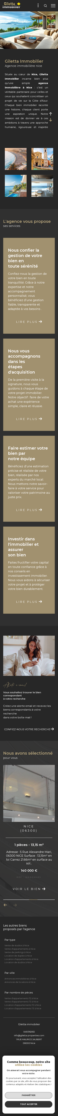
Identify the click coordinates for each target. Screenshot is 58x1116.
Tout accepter (28, 1104)
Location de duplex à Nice (18, 955)
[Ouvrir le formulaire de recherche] (45, 5)
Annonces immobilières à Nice (20, 978)
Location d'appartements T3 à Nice (23, 1008)
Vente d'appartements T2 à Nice (21, 998)
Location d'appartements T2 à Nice (23, 1005)
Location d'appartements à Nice (21, 959)
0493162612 (29, 1031)
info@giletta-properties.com (29, 1035)
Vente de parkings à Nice (18, 952)
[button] (5, 905)
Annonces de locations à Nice (20, 982)
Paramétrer (28, 1095)
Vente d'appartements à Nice (20, 949)
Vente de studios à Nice (17, 945)
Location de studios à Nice (18, 962)
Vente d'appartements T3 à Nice (21, 1001)
